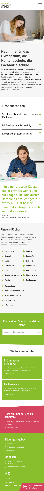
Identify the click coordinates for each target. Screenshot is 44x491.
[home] (5, 5)
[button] (40, 4)
